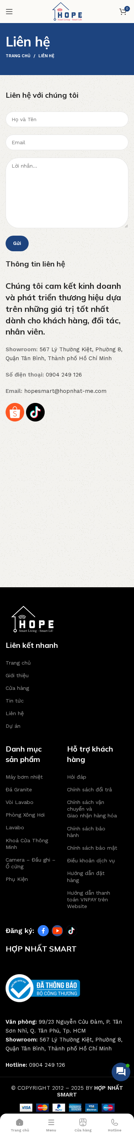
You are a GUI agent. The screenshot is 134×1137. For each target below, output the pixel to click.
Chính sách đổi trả (89, 789)
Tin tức (15, 701)
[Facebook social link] (43, 930)
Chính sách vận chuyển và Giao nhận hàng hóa (92, 808)
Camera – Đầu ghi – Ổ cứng (30, 863)
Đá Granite (19, 789)
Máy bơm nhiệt (24, 777)
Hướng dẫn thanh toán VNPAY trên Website (88, 899)
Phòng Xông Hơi (25, 815)
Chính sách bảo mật (92, 848)
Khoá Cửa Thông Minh (27, 843)
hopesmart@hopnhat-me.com (65, 391)
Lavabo (15, 827)
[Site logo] (67, 11)
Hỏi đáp (76, 777)
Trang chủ (18, 56)
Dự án (13, 726)
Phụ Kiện (17, 879)
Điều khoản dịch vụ (91, 860)
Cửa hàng (17, 688)
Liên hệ (15, 713)
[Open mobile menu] (9, 11)
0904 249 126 (64, 374)
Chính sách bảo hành (86, 832)
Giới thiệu (17, 675)
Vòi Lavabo (20, 802)
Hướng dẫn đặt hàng (86, 876)
